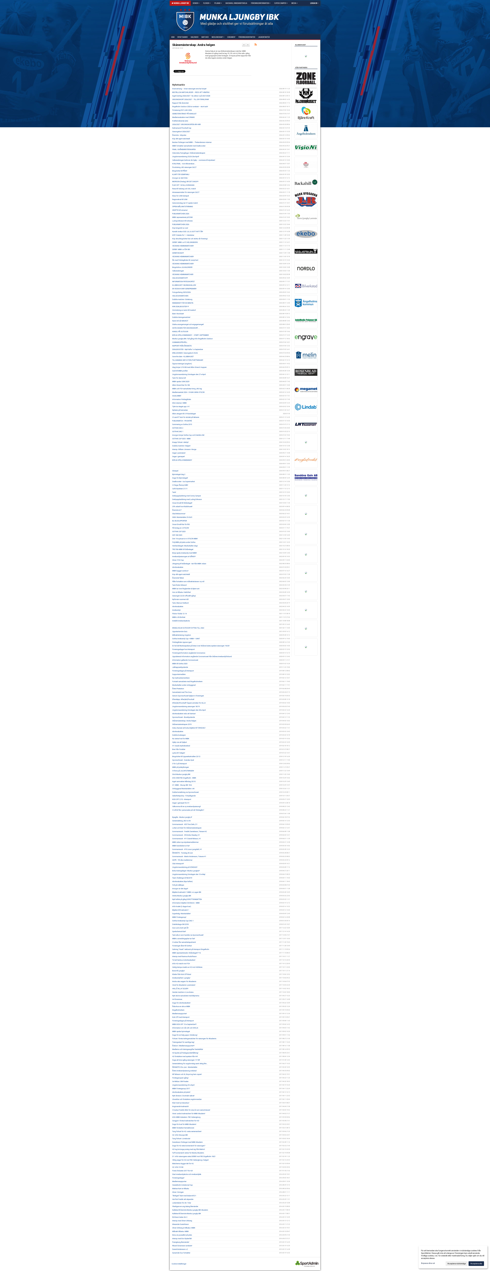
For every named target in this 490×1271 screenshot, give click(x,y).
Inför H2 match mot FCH (181, 964)
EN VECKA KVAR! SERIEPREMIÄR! (184, 289)
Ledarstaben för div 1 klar (181, 1203)
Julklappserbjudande (180, 667)
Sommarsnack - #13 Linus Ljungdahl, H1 (187, 849)
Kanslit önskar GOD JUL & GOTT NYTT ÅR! (187, 231)
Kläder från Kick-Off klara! (181, 974)
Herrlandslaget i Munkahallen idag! (185, 546)
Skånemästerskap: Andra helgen (193, 45)
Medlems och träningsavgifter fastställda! (187, 1049)
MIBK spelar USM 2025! (180, 381)
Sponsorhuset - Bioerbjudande (183, 717)
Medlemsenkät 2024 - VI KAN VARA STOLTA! (188, 392)
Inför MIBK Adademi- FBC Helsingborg (186, 1117)
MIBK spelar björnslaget (181, 1031)
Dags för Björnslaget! (180, 478)
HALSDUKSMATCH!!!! (180, 278)
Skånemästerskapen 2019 (181, 724)
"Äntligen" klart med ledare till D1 (184, 1196)
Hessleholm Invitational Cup (182, 1185)
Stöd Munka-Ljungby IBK (181, 774)
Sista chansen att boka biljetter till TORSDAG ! (189, 728)
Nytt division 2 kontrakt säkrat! (183, 1096)
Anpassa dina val (428, 1263)
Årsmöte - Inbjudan (179, 135)
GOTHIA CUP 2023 (179, 531)
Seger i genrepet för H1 (180, 803)
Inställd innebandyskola (181, 621)
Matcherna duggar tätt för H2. (183, 1164)
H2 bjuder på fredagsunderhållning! (185, 1053)
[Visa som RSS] (256, 45)
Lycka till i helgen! (178, 753)
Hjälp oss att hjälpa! (179, 742)
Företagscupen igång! (180, 1078)
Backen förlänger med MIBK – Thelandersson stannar (192, 142)
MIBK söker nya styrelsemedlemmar (185, 842)
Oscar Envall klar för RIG (181, 524)
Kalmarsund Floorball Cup (181, 128)
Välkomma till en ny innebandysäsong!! (186, 806)
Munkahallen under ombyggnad (184, 685)
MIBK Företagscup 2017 (181, 1089)
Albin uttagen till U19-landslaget (184, 414)
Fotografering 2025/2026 (181, 292)
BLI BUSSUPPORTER (179, 521)
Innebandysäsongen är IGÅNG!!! (184, 556)
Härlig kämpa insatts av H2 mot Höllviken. (187, 967)
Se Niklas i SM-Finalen (180, 1081)
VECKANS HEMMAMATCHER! (183, 246)
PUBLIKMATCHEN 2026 (180, 214)
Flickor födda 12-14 (179, 614)
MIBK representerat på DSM (182, 217)
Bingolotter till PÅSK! (179, 171)
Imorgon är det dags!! (180, 889)
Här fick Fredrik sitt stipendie (182, 1199)
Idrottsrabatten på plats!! (181, 1092)
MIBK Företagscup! (179, 917)
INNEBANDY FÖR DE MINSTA (182, 303)
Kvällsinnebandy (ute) (180, 121)
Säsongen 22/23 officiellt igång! (184, 596)
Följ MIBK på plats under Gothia (183, 542)
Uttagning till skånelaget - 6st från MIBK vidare (189, 564)
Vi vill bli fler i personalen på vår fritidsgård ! (188, 810)
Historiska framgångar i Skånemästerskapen (188, 153)
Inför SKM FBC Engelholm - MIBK (184, 778)
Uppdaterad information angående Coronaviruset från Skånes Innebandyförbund (202, 656)
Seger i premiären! (179, 453)
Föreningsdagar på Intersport (183, 671)
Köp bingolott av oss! (180, 228)
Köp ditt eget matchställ (181, 139)
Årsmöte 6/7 (176, 510)
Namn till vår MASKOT (180, 321)
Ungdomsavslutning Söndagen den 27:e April (189, 374)
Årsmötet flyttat (178, 578)
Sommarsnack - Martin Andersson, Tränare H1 (189, 856)
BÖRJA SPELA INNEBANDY (182, 460)
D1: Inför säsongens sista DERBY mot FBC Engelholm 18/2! (193, 1156)
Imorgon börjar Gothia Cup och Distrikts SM (188, 435)
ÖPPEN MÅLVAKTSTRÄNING (182, 206)
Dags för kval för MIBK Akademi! (184, 1124)
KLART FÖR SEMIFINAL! (180, 174)
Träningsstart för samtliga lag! (183, 1042)
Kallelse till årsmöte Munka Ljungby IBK (186, 1214)
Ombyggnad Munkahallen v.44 (183, 789)
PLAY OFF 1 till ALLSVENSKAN (183, 185)
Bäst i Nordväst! (178, 314)
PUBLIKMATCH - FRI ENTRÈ (182, 421)
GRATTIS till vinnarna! (180, 210)
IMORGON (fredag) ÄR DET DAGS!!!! (185, 182)
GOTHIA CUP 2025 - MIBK (181, 439)
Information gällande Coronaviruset (185, 660)
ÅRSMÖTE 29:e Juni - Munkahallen (184, 1067)
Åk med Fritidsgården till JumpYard (185, 260)
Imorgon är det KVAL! (180, 178)
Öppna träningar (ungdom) (182, 364)
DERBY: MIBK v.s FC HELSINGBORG (185, 242)
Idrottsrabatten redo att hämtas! (184, 714)
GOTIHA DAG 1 (177, 431)
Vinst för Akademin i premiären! (183, 985)
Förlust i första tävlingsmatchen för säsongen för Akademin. (194, 1039)
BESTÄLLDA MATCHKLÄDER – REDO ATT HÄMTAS (191, 92)
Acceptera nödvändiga (457, 1264)
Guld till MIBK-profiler (180, 371)
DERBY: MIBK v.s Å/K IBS (181, 249)
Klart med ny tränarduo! (180, 1103)
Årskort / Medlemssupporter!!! (183, 1046)
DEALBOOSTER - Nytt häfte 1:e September (187, 349)
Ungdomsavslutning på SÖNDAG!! (184, 867)
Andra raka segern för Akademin (184, 981)
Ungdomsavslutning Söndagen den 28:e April (189, 710)
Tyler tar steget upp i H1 (181, 406)
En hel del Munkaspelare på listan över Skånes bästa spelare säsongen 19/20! (200, 646)
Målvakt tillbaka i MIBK (180, 1231)
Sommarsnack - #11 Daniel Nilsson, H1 (186, 839)
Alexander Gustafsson (180, 1224)
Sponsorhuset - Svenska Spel (183, 760)
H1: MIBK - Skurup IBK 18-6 (182, 785)
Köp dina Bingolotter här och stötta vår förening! (190, 239)
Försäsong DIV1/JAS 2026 (182, 110)
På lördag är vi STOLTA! (180, 528)
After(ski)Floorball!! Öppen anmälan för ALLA (189, 703)
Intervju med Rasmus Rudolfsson (184, 956)
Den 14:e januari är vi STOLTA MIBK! (185, 539)
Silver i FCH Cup (178, 560)
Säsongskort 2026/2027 (181, 132)
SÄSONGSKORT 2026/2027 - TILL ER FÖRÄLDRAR (190, 99)
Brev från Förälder (178, 749)
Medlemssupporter (179, 1181)
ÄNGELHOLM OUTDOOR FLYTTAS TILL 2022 (188, 628)
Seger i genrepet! (178, 456)
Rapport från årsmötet (180, 103)
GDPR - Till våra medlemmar (182, 860)
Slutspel (175, 471)
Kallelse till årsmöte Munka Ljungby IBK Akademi (190, 1210)
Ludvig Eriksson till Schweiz (182, 221)
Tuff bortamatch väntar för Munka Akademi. (188, 1153)
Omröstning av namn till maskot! (184, 310)
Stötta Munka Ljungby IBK (181, 896)
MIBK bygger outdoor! (180, 571)
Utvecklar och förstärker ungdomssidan (187, 1099)
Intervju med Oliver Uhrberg (182, 1221)
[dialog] (453, 1256)
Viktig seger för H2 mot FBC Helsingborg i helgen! (190, 1160)
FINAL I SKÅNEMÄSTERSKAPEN (184, 149)
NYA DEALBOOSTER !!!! (180, 306)
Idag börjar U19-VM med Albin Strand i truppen (189, 367)
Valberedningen (178, 271)
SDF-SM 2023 (177, 535)
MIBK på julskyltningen (180, 767)
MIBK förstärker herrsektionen (183, 1128)
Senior (195, 3)
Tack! (174, 492)
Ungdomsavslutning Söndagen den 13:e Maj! (188, 874)
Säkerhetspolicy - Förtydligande (184, 796)
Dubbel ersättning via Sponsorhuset (185, 792)
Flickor (206, 3)
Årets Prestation (178, 689)
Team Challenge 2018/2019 (182, 878)
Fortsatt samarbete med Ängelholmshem (187, 681)
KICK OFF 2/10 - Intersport (181, 799)
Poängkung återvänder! (180, 1242)
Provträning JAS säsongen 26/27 (184, 167)
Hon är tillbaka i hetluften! (181, 592)
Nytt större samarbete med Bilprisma (185, 996)
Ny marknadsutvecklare (180, 678)
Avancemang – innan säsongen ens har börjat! (189, 89)
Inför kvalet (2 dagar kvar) (181, 906)
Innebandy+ (176, 610)
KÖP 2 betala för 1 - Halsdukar (183, 235)
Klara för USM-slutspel (180, 196)
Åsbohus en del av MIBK (181, 1006)
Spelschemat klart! (179, 931)
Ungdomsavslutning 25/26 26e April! (185, 157)
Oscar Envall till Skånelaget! (182, 503)
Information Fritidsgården (181, 399)
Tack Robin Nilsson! (179, 585)
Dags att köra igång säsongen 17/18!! (186, 1060)
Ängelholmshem (178, 1010)
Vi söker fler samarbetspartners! (184, 942)
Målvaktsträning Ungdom (181, 635)
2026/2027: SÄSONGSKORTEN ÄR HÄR (186, 124)
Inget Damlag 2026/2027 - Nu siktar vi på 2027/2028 (191, 96)
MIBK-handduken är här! (181, 846)
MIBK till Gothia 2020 (179, 664)
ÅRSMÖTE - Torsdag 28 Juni (182, 853)
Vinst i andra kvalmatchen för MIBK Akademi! (188, 1114)
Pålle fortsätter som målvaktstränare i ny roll (188, 581)
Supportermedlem (179, 674)
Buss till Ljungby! (178, 971)
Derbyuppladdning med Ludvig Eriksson (187, 499)
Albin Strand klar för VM (181, 385)
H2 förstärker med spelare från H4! (185, 1056)
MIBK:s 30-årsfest (178, 617)
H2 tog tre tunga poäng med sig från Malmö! (188, 1149)
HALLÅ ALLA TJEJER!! (180, 989)
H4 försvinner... (177, 999)
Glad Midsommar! (178, 514)
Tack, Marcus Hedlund (180, 603)
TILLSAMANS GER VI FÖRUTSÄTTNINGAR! (187, 360)
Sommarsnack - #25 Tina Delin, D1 (184, 824)
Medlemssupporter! (179, 1014)
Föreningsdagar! (178, 1178)
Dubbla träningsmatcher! (181, 317)
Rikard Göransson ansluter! (182, 1246)
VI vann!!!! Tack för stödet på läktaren (185, 417)
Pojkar (217, 3)
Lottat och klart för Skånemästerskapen (186, 828)
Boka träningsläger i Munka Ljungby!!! (186, 871)
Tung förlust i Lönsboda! (181, 1139)
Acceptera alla (476, 1264)
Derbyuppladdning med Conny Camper (186, 496)
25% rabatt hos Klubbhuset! (182, 506)
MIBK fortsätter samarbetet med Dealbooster (188, 146)
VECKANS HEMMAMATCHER (182, 274)
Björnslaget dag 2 (178, 474)
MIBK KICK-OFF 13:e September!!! (184, 1024)
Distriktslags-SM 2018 (180, 924)
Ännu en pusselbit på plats (182, 1235)
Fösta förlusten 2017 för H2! (182, 1171)
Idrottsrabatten (177, 567)
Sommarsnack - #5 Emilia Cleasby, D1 (186, 835)
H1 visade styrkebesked (181, 746)
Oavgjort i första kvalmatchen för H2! (185, 1121)
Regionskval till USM (179, 199)
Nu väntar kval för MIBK (180, 739)
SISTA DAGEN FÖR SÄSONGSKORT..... (186, 328)
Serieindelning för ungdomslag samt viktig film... (190, 1064)
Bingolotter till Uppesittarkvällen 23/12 (186, 756)
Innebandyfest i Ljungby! (181, 978)
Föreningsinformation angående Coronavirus (188, 653)
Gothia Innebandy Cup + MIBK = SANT (186, 639)
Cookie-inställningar (179, 1264)
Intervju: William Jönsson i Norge (184, 449)
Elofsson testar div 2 (179, 1217)
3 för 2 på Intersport (179, 764)
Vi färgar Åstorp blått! (180, 485)
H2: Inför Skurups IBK (180, 1135)
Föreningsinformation (260, 3)
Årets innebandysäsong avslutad (184, 1071)
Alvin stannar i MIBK (179, 403)
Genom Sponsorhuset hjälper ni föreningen (188, 696)
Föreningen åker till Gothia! (182, 946)
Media (293, 3)
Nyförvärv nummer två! (180, 599)
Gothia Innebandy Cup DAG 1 (183, 921)
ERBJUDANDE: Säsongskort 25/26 (185, 353)
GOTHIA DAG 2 (177, 428)
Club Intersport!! (178, 864)
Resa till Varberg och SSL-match (184, 189)
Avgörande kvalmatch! (180, 1106)
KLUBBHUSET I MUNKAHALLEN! (184, 285)
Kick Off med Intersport (180, 1017)
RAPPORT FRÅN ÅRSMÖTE (182, 346)
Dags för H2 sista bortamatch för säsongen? (188, 1146)
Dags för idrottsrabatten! (181, 1003)
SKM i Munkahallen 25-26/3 (182, 517)
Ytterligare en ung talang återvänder (185, 1206)
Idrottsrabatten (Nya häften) (182, 881)
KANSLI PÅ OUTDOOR (180, 331)
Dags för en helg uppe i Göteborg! (184, 1035)
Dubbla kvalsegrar (179, 735)
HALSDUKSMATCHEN (180, 296)
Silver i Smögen (178, 1192)
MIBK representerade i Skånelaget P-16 (186, 953)
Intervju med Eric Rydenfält (182, 1238)
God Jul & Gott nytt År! (180, 928)
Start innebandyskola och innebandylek (186, 1174)
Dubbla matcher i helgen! (181, 446)
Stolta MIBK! (176, 396)
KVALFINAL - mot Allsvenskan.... (184, 164)
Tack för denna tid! (179, 378)
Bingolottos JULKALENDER (182, 267)
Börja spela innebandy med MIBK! (184, 553)
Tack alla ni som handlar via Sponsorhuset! (188, 935)
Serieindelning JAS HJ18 (181, 821)
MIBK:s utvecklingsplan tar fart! (183, 939)
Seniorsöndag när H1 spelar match (185, 203)
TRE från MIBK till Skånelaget (183, 549)
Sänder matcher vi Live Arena (182, 992)
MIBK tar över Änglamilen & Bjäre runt (185, 589)
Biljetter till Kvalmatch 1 (180, 910)
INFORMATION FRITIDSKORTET (183, 281)
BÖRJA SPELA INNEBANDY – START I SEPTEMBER (190, 335)
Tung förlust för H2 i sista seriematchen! (186, 1131)
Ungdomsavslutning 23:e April (183, 1085)
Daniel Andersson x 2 (180, 1249)
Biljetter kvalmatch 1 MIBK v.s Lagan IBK (186, 892)
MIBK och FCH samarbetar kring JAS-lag (187, 389)
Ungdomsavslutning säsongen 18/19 (186, 706)
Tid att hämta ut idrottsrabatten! (183, 960)
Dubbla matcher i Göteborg (182, 299)
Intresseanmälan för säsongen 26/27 (185, 192)
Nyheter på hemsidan (180, 410)
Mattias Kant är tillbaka (180, 1189)
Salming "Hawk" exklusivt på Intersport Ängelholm (190, 949)
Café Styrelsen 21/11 (179, 489)
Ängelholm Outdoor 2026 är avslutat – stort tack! (190, 107)
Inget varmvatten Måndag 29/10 (183, 781)
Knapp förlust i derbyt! (180, 442)
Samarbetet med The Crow (182, 692)
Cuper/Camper (280, 3)
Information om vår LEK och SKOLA (185, 1028)
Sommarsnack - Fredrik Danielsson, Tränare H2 (189, 831)
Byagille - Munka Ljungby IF (182, 817)
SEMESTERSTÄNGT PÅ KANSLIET (184, 114)
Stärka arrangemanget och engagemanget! (188, 324)
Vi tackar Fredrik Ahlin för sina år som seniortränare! (191, 1110)
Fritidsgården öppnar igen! (182, 642)
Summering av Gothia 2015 (182, 424)
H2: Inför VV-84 (177, 1167)
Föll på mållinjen (178, 885)
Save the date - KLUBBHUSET (183, 356)
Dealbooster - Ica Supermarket (183, 481)
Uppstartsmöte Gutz (179, 631)
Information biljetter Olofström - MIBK (186, 903)
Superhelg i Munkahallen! (181, 914)
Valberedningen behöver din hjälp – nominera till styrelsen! (193, 160)
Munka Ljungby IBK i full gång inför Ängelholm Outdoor (192, 339)
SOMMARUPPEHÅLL (179, 342)
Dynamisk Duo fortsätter (181, 1253)
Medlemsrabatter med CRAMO (183, 117)
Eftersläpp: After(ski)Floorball (183, 699)
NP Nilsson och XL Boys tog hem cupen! (187, 1074)
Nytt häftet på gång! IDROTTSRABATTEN (187, 899)
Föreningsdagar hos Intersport (183, 649)
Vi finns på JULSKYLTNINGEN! (183, 771)
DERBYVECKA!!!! (178, 253)
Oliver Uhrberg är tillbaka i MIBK (183, 1228)
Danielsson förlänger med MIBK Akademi (187, 1142)
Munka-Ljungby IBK (181, 3)
